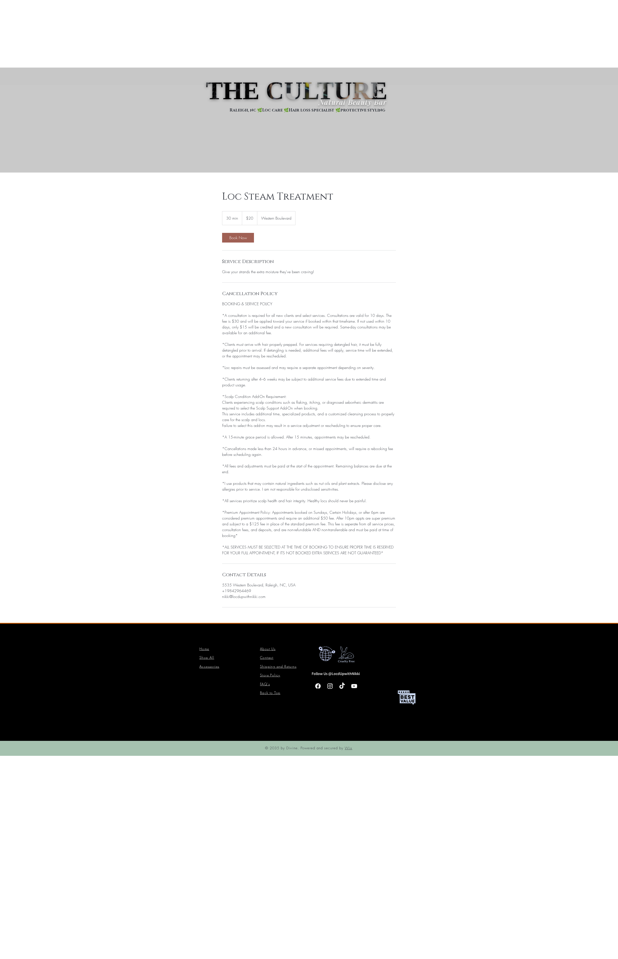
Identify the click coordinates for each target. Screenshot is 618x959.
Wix (348, 748)
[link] (238, 238)
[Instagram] (330, 686)
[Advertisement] (145, 34)
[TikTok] (342, 686)
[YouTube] (354, 686)
